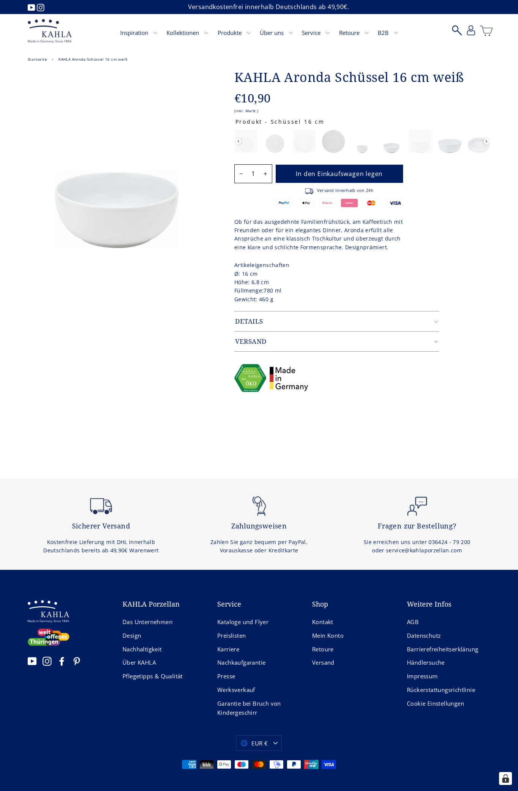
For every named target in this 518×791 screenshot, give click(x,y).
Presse (226, 676)
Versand (323, 662)
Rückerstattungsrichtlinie (441, 690)
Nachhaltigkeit (142, 649)
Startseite (37, 59)
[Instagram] (40, 7)
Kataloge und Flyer (242, 622)
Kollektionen (183, 32)
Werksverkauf (236, 690)
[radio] (245, 141)
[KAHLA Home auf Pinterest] (76, 661)
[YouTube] (32, 7)
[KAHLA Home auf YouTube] (32, 661)
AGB (413, 622)
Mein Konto (328, 635)
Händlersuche (426, 662)
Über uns (272, 32)
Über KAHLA (139, 662)
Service (312, 32)
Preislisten (231, 635)
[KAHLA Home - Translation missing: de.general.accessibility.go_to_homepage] (50, 31)
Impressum (422, 676)
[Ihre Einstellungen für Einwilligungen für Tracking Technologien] (505, 778)
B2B (384, 32)
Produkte (230, 32)
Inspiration (135, 32)
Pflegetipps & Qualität (152, 676)
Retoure (350, 32)
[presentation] (238, 141)
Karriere (228, 649)
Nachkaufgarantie (241, 662)
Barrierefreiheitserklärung (442, 649)
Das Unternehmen (147, 622)
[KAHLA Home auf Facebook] (61, 661)
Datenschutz (424, 635)
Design (131, 635)
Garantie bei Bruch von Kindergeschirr (249, 708)
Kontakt (322, 622)
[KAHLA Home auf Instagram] (47, 661)
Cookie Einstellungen (435, 703)
